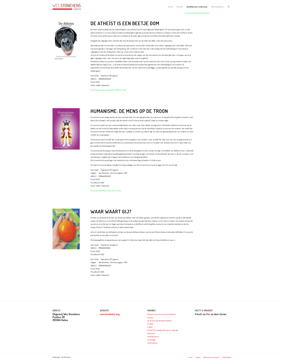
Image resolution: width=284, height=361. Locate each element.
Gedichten (151, 333)
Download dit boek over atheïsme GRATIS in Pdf (108, 90)
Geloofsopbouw (153, 336)
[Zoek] (228, 6)
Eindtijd (150, 324)
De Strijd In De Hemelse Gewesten (159, 320)
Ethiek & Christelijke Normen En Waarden (162, 330)
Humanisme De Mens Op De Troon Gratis (106, 190)
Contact (150, 317)
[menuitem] (170, 6)
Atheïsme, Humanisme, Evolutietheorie (161, 314)
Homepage (151, 340)
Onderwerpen (152, 343)
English (150, 327)
